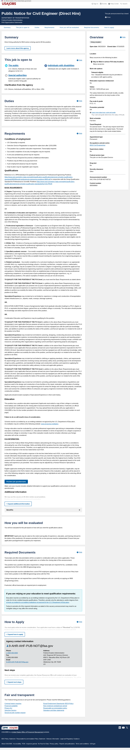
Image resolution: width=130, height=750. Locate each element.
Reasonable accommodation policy (55, 708)
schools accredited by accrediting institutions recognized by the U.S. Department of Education (37, 602)
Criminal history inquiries (13, 703)
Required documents (91, 27)
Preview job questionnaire (16, 482)
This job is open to (22, 27)
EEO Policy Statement (9, 739)
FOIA (23, 743)
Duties (37, 27)
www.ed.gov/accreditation (49, 424)
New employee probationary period (55, 706)
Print (108, 17)
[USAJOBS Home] (10, 4)
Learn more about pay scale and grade (104, 112)
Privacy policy (54, 743)
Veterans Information (52, 739)
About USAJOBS (7, 743)
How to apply (109, 27)
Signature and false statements (53, 710)
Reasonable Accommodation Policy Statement (30, 739)
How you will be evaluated (69, 27)
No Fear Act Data (43, 743)
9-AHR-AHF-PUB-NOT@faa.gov (17, 662)
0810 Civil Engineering (97, 145)
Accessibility (17, 743)
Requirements (49, 27)
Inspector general (31, 743)
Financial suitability (11, 706)
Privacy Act (8, 708)
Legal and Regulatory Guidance (70, 739)
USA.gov (92, 743)
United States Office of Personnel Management (27, 732)
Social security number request (15, 712)
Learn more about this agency (17, 48)
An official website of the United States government (17, 1)
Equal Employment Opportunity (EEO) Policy (58, 703)
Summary (7, 27)
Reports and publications (67, 743)
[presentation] (107, 63)
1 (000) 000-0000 (12, 653)
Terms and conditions (82, 743)
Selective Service (10, 710)
